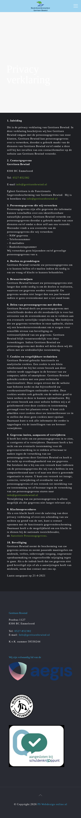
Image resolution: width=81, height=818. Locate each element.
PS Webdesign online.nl (52, 804)
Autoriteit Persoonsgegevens (29, 535)
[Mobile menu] (75, 6)
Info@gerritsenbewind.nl (34, 634)
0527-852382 (21, 177)
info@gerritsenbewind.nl (31, 184)
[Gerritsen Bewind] (40, 6)
